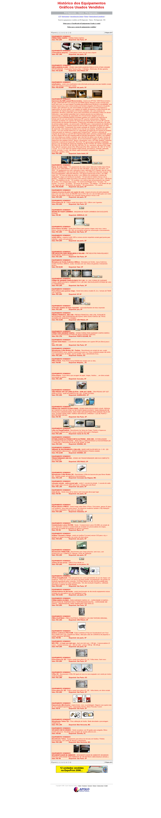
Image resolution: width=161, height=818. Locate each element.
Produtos (84, 785)
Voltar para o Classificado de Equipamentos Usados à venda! (81, 23)
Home (79, 785)
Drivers (94, 785)
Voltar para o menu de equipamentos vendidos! (81, 27)
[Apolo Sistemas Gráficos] (82, 792)
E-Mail (106, 785)
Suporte (90, 785)
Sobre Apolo (100, 785)
